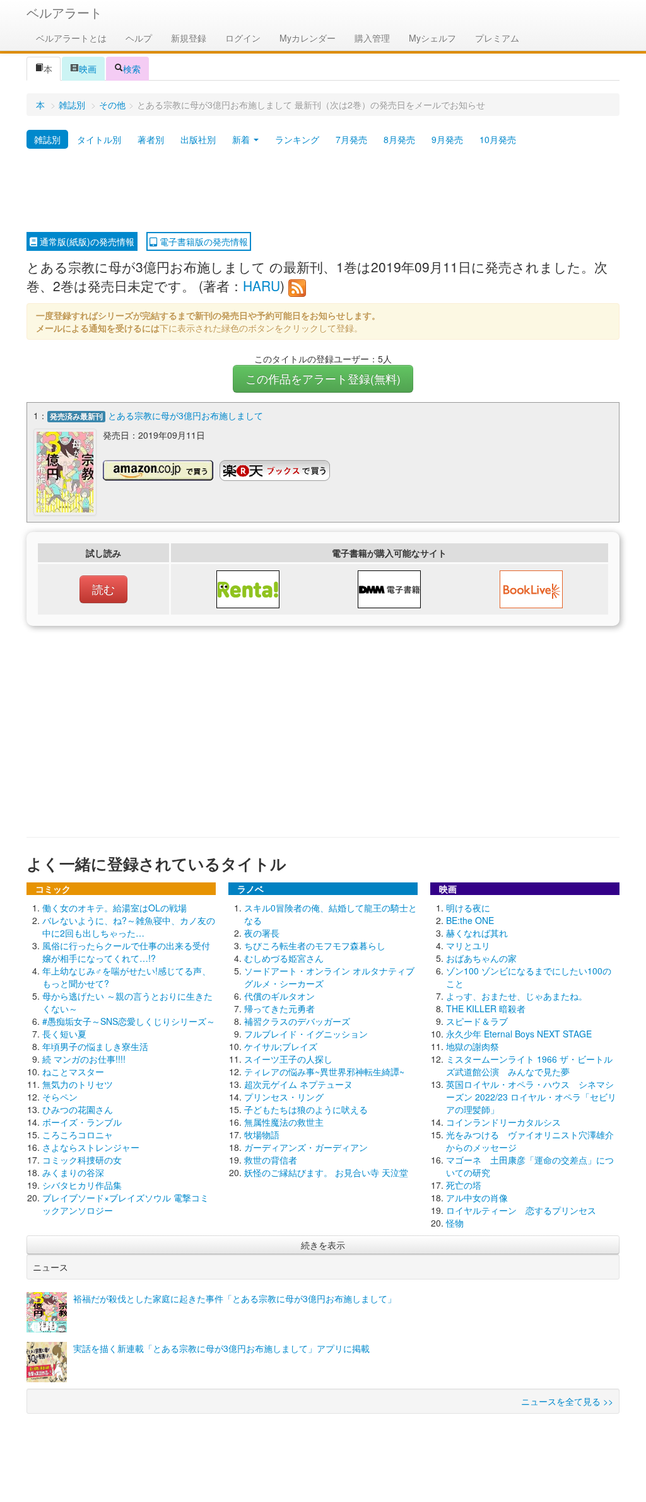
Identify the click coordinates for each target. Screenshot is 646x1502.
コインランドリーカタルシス (503, 1122)
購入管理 (372, 38)
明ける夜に (468, 907)
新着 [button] (242, 139)
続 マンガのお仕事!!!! (84, 1059)
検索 (132, 68)
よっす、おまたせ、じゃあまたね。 (516, 996)
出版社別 (198, 139)
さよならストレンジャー (90, 1147)
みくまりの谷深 (73, 1172)
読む (103, 589)
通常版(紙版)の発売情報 (85, 241)
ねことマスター (73, 1071)
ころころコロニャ (77, 1134)
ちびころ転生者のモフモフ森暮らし (314, 945)
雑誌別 (72, 104)
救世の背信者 (270, 1159)
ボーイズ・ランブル (82, 1122)
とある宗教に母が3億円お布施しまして (185, 415)
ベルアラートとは (71, 38)
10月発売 (497, 139)
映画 (88, 68)
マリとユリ (468, 945)
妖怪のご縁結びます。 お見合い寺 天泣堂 (326, 1172)
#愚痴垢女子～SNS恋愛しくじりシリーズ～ (128, 1021)
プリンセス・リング (284, 1096)
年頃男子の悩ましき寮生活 (95, 1046)
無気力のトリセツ (77, 1084)
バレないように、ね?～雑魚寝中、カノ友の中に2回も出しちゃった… (128, 926)
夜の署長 (261, 933)
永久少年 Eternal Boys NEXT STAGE (519, 1033)
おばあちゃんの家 (481, 958)
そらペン (60, 1096)
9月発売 (447, 139)
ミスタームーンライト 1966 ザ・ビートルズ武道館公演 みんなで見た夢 (529, 1065)
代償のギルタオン (279, 996)
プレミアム (497, 38)
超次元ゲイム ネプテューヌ (298, 1084)
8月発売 (399, 139)
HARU (261, 285)
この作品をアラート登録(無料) (323, 378)
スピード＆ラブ (477, 1021)
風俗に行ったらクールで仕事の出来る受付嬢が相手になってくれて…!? (126, 951)
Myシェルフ (432, 38)
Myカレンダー (307, 38)
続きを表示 (323, 1245)
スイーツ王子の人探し (288, 1059)
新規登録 (188, 38)
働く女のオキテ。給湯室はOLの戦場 (114, 907)
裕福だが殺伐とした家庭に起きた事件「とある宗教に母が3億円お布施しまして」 (234, 1298)
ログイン (243, 38)
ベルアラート (64, 12)
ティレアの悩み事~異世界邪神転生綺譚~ (324, 1071)
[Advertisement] (323, 191)
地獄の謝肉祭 (472, 1046)
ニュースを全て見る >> (567, 1401)
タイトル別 (99, 139)
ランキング (297, 139)
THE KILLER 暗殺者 (486, 1008)
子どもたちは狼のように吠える (306, 1109)
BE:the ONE (470, 920)
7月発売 (351, 139)
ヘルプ (139, 38)
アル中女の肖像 (477, 1197)
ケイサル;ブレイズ (280, 1046)
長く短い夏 (64, 1033)
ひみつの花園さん (77, 1109)
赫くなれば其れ (477, 933)
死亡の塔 (463, 1185)
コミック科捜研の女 (82, 1159)
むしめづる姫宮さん (284, 958)
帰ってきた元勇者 (279, 1008)
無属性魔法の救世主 (284, 1122)
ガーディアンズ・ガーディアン (306, 1147)
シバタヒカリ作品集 (82, 1185)
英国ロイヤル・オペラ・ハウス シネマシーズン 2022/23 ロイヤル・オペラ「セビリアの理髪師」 (531, 1097)
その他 (112, 104)
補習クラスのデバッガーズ (297, 1021)
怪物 (455, 1222)
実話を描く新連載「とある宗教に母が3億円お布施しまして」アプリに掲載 (221, 1348)
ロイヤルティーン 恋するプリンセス (521, 1210)
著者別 (151, 139)
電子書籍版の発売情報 (202, 241)
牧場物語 (261, 1134)
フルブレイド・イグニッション (306, 1033)
